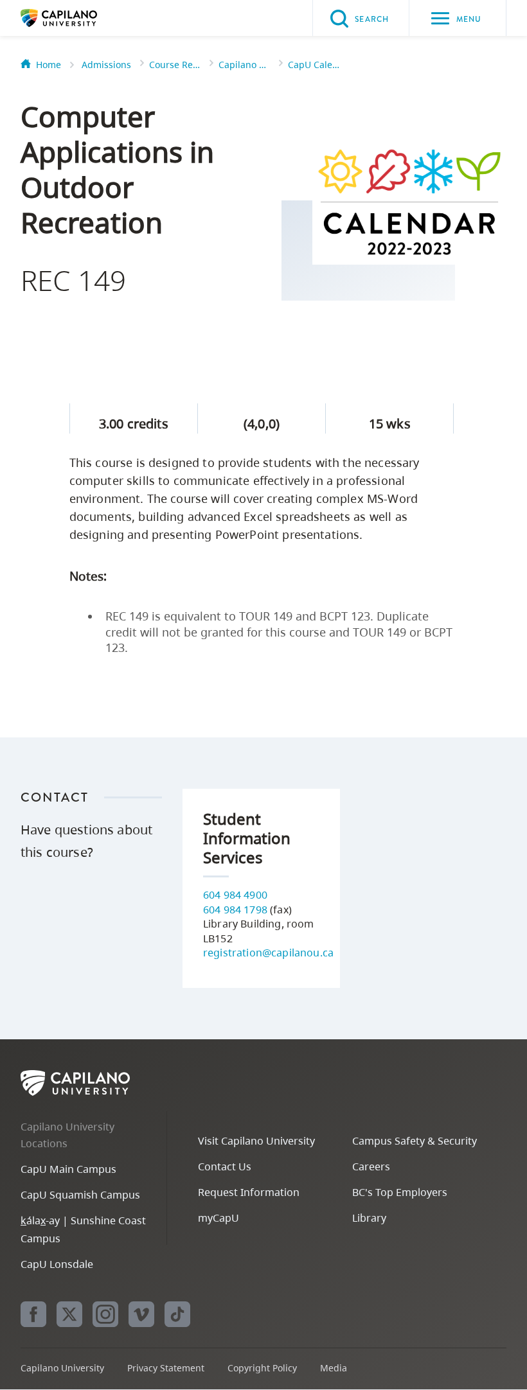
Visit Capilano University (256, 1141)
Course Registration (175, 64)
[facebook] (33, 1314)
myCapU (218, 1218)
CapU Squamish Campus (80, 1195)
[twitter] (69, 1314)
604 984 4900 (235, 895)
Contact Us (224, 1166)
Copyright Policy (262, 1368)
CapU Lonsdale (57, 1264)
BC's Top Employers (399, 1192)
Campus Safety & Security (414, 1141)
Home (48, 64)
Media (333, 1368)
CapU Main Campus (68, 1169)
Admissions (106, 64)
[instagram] (105, 1314)
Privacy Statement (165, 1368)
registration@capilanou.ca (268, 953)
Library (369, 1218)
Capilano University (78, 18)
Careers (371, 1166)
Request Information (248, 1192)
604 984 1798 (235, 909)
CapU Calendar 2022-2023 (313, 64)
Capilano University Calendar (244, 64)
